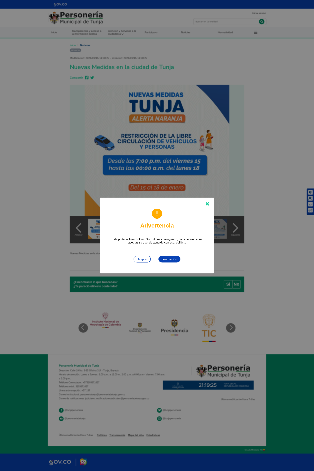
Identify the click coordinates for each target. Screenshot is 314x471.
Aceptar (142, 259)
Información (169, 259)
